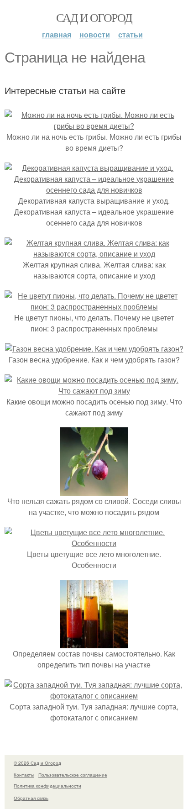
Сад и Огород (94, 17)
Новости (94, 34)
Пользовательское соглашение (72, 775)
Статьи (130, 34)
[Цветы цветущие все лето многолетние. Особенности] (94, 543)
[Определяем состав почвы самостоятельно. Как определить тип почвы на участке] (94, 642)
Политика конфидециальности (47, 786)
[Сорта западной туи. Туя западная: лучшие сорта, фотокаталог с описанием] (94, 695)
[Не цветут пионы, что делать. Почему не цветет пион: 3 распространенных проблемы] (94, 306)
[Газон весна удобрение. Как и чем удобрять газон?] (94, 348)
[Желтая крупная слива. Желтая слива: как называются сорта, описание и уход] (94, 253)
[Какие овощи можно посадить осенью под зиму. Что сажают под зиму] (94, 390)
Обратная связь (31, 798)
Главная (56, 34)
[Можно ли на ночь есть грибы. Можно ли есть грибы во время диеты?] (94, 126)
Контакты (24, 775)
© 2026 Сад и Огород (37, 763)
